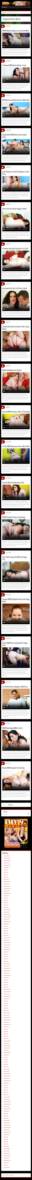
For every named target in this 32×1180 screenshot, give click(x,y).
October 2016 (6, 973)
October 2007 (6, 1158)
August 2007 (6, 1162)
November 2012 (7, 1019)
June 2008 (6, 1139)
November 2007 (7, 1155)
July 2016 (6, 980)
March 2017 (6, 961)
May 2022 (6, 930)
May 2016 (6, 984)
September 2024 (7, 865)
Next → (12, 805)
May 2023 (6, 902)
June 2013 (6, 1003)
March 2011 (6, 1066)
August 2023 (6, 895)
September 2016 (7, 975)
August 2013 (6, 998)
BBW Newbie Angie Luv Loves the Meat (15, 30)
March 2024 (6, 879)
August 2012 (6, 1026)
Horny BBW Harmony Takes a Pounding (16, 411)
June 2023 (6, 900)
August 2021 (6, 951)
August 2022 (6, 923)
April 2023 (6, 905)
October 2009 (6, 1106)
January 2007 (6, 1167)
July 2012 (6, 1029)
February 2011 (7, 1069)
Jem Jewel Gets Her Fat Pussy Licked (14, 288)
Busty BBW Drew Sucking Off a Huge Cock (14, 644)
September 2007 (7, 1160)
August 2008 (6, 1134)
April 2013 (6, 1008)
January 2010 (6, 1099)
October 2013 (6, 994)
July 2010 (6, 1085)
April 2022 (6, 933)
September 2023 (7, 893)
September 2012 (7, 1024)
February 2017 (7, 963)
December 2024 (7, 858)
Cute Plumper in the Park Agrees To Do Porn (15, 173)
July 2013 (6, 1001)
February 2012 (7, 1040)
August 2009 (6, 1111)
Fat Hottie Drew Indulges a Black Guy (15, 686)
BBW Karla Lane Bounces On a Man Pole (15, 100)
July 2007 (6, 1165)
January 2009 (6, 1122)
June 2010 (6, 1087)
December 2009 (7, 1101)
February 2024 (7, 881)
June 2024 (6, 872)
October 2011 (6, 1050)
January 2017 (6, 966)
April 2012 (6, 1036)
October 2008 (6, 1130)
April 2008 (6, 1144)
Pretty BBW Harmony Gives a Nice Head (16, 446)
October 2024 (6, 862)
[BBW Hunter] (16, 3)
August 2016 (6, 977)
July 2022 (6, 926)
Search (5, 811)
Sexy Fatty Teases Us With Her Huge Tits (14, 558)
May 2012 (6, 1033)
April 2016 (6, 987)
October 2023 (6, 891)
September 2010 (7, 1080)
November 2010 (7, 1076)
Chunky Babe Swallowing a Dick (13, 482)
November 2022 (7, 916)
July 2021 (6, 954)
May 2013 (6, 1005)
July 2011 (6, 1057)
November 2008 (7, 1127)
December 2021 (7, 942)
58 (8, 805)
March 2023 (6, 907)
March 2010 (6, 1094)
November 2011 (7, 1048)
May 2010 (6, 1090)
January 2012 (6, 1043)
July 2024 (6, 870)
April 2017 (6, 959)
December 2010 (7, 1073)
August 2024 (6, 867)
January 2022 (6, 940)
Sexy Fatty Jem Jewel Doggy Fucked (14, 208)
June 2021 (6, 956)
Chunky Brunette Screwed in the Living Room (15, 328)
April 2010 (6, 1092)
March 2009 (6, 1118)
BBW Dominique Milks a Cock (12, 728)
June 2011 (6, 1059)
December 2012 (7, 1017)
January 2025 (6, 855)
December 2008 (7, 1125)
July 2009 (6, 1113)
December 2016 (7, 968)
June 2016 (6, 982)
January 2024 (6, 884)
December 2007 (7, 1153)
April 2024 (6, 877)
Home (3, 12)
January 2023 (6, 912)
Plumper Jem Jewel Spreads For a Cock (15, 248)
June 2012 (6, 1031)
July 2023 (6, 898)
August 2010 (6, 1083)
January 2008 (6, 1151)
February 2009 (7, 1120)
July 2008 (6, 1137)
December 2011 (7, 1045)
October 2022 (6, 919)
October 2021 (6, 947)
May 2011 (6, 1062)
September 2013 (7, 996)
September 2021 (7, 949)
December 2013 (7, 989)
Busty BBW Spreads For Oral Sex (13, 767)
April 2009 (6, 1115)
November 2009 (7, 1104)
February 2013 (7, 1012)
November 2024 (7, 860)
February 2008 (7, 1148)
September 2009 (7, 1108)
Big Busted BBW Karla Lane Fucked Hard (14, 136)
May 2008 (6, 1141)
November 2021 (7, 944)
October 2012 (6, 1022)
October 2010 (6, 1078)
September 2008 (7, 1132)
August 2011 (6, 1055)
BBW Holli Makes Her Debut (12, 370)
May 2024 (6, 874)
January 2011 (6, 1071)
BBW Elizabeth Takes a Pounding (13, 517)
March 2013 (6, 1010)
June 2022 (6, 928)
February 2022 (7, 937)
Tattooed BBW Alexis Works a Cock (14, 65)
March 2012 (6, 1038)
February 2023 (7, 909)
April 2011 (6, 1064)
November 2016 (7, 970)
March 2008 (6, 1146)
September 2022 (7, 921)
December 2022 (7, 914)
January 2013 (6, 1015)
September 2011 (7, 1052)
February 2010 (7, 1097)
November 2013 (7, 991)
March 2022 (6, 935)
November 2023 (7, 888)
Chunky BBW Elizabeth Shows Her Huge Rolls (16, 600)
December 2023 (7, 886)
